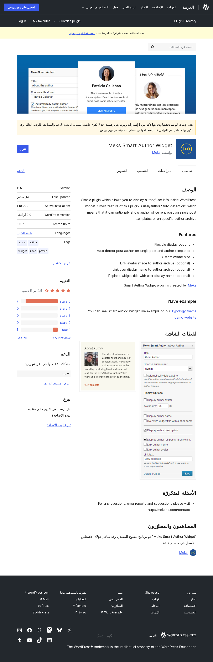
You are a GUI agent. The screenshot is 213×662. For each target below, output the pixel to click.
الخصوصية (190, 612)
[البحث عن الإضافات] (152, 47)
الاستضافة (190, 605)
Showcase (152, 592)
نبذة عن (191, 592)
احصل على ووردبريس (21, 7)
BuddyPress (41, 612)
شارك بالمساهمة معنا (73, 592)
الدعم (21, 171)
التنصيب (142, 171)
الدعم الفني (116, 599)
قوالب (156, 599)
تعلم (120, 592)
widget (22, 251)
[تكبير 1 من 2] (191, 347)
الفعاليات (81, 599)
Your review (62, 338)
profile (43, 251)
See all (22, 338)
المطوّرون (117, 605)
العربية (153, 635)
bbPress (43, 605)
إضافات (155, 605)
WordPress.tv (112, 612)
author (33, 242)
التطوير (122, 171)
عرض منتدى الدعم (57, 383)
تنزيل (22, 149)
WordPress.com (36, 592)
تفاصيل (187, 171)
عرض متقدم (62, 263)
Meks (156, 152)
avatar (22, 242)
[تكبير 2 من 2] (131, 347)
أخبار (193, 599)
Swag (80, 612)
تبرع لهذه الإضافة (59, 425)
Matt (44, 599)
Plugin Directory (185, 21)
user (33, 251)
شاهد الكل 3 (24, 233)
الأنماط (155, 612)
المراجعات (165, 171)
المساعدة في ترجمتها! (82, 33)
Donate (79, 605)
